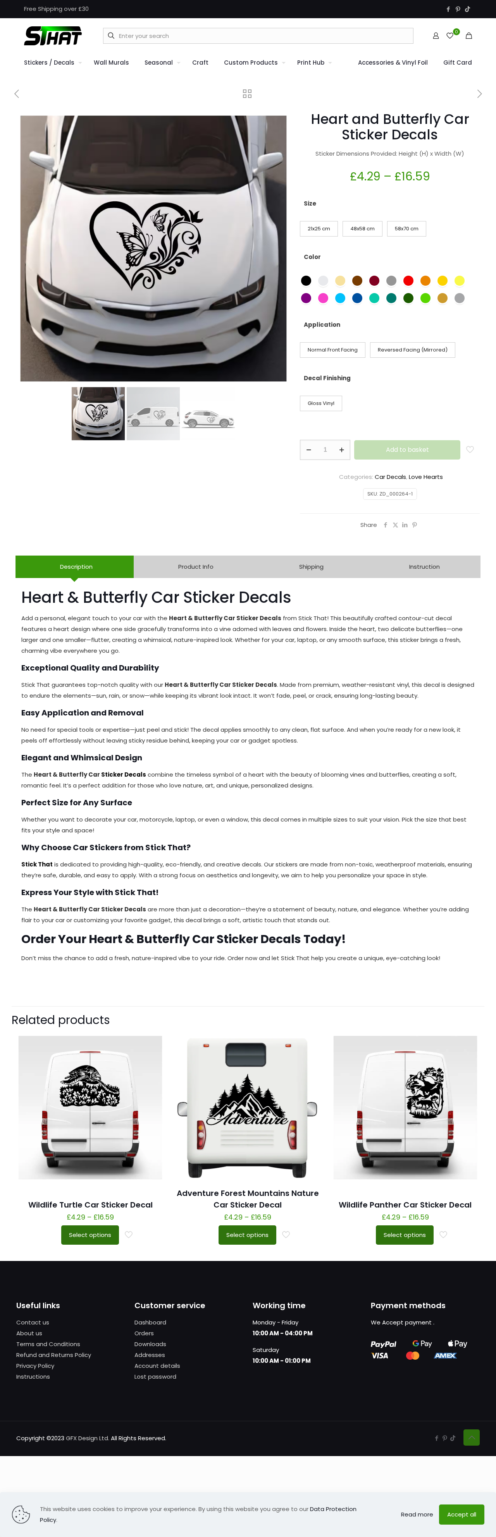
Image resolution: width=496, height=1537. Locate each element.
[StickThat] (53, 35)
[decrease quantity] (308, 450)
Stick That (37, 864)
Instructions (33, 1376)
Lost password (155, 1376)
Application (322, 325)
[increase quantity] (341, 450)
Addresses (149, 1355)
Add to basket (407, 449)
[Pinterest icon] (458, 9)
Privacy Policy (35, 1366)
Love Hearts (426, 477)
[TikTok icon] (467, 9)
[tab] (75, 567)
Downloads (150, 1344)
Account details (157, 1366)
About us (29, 1333)
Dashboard (150, 1322)
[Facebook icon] (448, 9)
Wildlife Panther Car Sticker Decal (405, 1204)
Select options (90, 1235)
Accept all (461, 1514)
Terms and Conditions (48, 1344)
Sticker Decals (123, 774)
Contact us (32, 1322)
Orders (144, 1333)
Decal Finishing (327, 378)
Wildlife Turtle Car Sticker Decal (90, 1204)
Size (310, 203)
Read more (417, 1514)
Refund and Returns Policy (53, 1355)
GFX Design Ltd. (87, 1438)
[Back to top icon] (471, 1437)
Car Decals (390, 477)
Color (312, 257)
